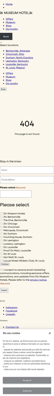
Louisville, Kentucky (17, 64)
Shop (8, 25)
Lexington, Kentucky (17, 60)
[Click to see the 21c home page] (16, 13)
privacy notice (38, 279)
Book (6, 36)
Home (9, 4)
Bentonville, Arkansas (18, 50)
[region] (27, 362)
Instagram (11, 307)
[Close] (50, 333)
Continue (4, 264)
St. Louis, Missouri (15, 67)
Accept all (27, 380)
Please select (12, 187)
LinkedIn (10, 314)
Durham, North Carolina (19, 57)
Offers (9, 18)
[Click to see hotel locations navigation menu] (1, 42)
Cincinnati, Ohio (15, 53)
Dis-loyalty (12, 28)
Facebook (11, 310)
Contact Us (12, 326)
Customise (27, 390)
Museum (10, 22)
